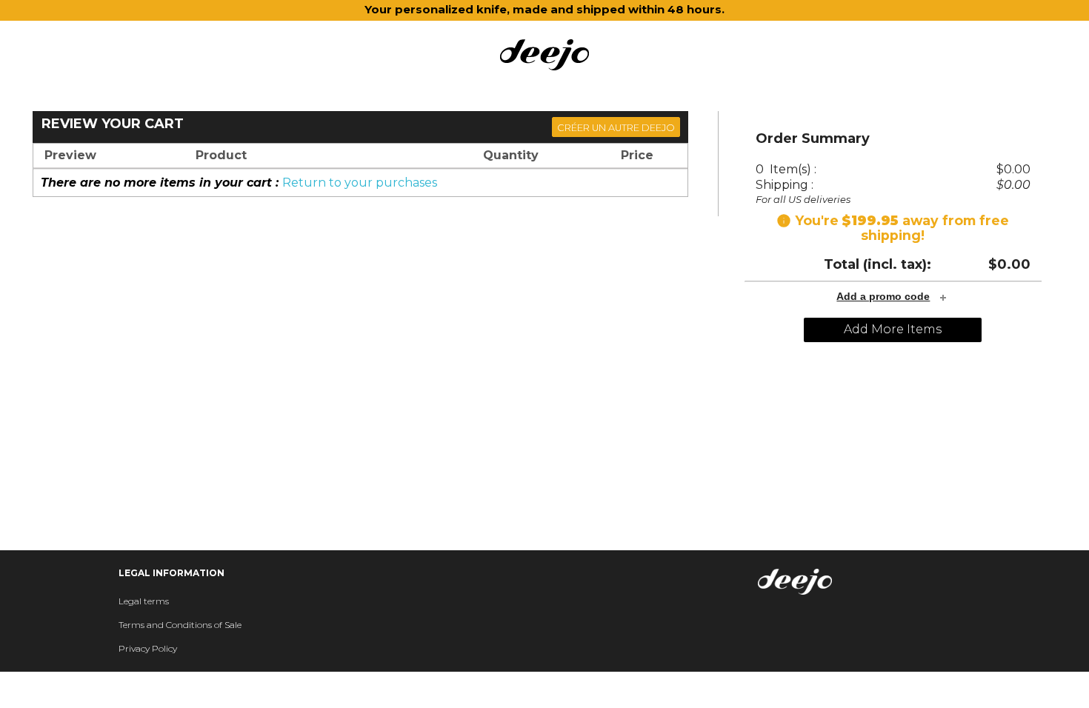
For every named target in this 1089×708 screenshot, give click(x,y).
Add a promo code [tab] (883, 296)
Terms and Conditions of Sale (180, 624)
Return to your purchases (359, 183)
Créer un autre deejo (616, 127)
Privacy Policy (148, 648)
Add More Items (893, 329)
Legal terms (144, 601)
